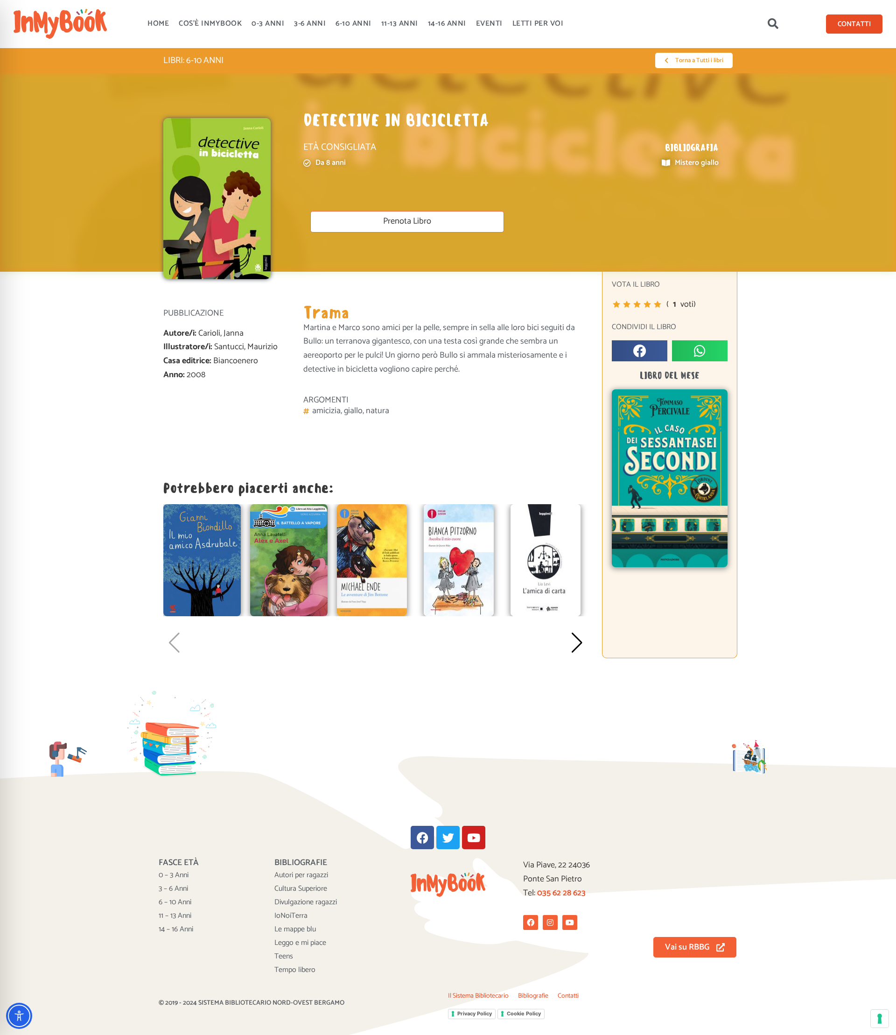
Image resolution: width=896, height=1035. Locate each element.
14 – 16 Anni (176, 929)
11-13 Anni (399, 23)
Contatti (568, 996)
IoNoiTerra (291, 916)
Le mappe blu (295, 929)
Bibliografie (533, 996)
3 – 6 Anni (173, 889)
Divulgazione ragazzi (305, 902)
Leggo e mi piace (300, 943)
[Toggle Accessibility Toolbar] (19, 1016)
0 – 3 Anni (174, 875)
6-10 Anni (353, 23)
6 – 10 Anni (175, 902)
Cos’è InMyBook (210, 23)
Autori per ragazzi (301, 875)
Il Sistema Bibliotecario (478, 996)
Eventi (489, 23)
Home (158, 23)
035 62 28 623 (561, 893)
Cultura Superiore (300, 889)
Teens (283, 957)
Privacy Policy (474, 1013)
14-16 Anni (447, 23)
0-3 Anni (268, 23)
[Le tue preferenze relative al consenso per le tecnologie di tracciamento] (880, 1019)
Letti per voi (538, 23)
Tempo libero (294, 970)
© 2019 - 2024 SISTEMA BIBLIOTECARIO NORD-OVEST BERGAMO (251, 1003)
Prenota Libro (407, 221)
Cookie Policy (524, 1013)
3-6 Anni (310, 23)
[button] (773, 24)
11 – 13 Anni (175, 916)
